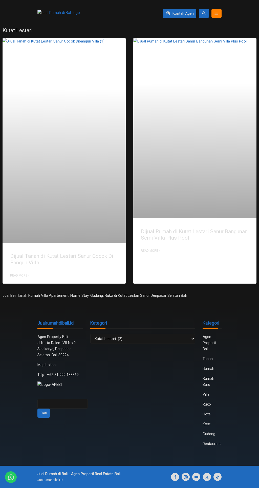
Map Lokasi (47, 365)
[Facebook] (175, 477)
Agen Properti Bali (209, 342)
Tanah (208, 358)
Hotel (207, 414)
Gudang (209, 434)
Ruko (207, 404)
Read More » (20, 275)
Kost (206, 424)
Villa (206, 394)
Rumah (208, 368)
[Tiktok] (217, 477)
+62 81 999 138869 (63, 374)
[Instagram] (186, 477)
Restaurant (212, 443)
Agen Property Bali (52, 336)
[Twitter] (207, 477)
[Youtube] (196, 477)
